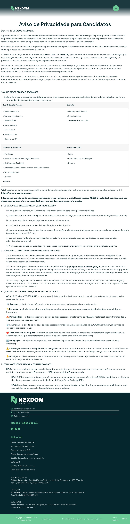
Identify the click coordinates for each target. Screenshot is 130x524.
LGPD (124, 519)
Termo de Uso (46, 519)
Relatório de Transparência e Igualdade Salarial (82, 519)
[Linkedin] (19, 429)
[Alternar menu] (116, 8)
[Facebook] (12, 429)
